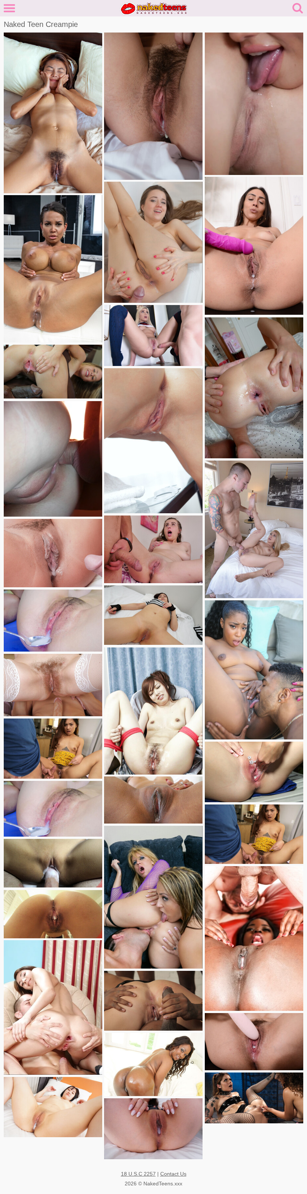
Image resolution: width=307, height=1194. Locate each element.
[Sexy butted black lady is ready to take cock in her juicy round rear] (153, 1064)
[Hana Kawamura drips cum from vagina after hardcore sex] (53, 1107)
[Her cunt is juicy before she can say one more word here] (153, 897)
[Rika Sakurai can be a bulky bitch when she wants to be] (153, 711)
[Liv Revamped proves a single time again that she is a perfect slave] (254, 1098)
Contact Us (173, 1174)
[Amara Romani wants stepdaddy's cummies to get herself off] (53, 553)
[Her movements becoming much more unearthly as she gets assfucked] (53, 268)
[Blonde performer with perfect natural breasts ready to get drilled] (153, 335)
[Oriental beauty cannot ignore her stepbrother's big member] (254, 834)
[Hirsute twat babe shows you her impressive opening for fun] (53, 113)
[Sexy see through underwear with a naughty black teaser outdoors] (254, 669)
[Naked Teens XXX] (153, 8)
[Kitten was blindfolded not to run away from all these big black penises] (153, 1001)
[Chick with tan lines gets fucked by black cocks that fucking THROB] (53, 371)
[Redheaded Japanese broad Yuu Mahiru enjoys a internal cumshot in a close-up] (53, 809)
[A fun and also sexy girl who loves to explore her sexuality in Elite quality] (53, 621)
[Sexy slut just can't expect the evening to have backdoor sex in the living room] (153, 242)
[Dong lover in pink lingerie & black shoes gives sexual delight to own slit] (254, 246)
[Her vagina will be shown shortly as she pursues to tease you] (153, 106)
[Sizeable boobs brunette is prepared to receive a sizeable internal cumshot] (153, 549)
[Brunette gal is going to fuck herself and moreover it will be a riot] (254, 1041)
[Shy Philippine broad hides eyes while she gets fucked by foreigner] (53, 863)
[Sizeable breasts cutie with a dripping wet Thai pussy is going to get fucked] (153, 800)
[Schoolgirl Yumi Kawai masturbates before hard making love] (153, 1128)
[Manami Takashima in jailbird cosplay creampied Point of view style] (153, 615)
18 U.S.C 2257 (138, 1174)
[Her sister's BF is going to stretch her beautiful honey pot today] (254, 529)
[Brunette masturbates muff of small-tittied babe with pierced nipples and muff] (254, 772)
